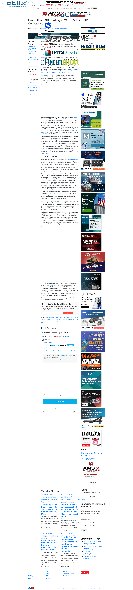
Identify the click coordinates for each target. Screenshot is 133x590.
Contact (48, 578)
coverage (59, 82)
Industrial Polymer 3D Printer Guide (92, 546)
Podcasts (53, 8)
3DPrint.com (50, 82)
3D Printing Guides (90, 538)
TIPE (71, 317)
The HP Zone (86, 551)
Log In (28, 2)
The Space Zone (87, 555)
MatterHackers (53, 285)
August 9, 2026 (65, 566)
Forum (47, 575)
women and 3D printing (65, 319)
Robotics (50, 536)
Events (30, 575)
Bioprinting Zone (87, 553)
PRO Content (42, 5)
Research (47, 8)
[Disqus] (60, 434)
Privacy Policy (93, 588)
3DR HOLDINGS (64, 588)
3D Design (31, 82)
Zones (42, 8)
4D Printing (49, 497)
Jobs (71, 8)
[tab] (46, 333)
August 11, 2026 (45, 566)
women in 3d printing (52, 321)
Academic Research (71, 535)
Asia (47, 536)
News (38, 8)
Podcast (48, 571)
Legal (49, 501)
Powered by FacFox (46, 342)
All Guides (86, 558)
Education (78, 499)
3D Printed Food (32, 88)
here (47, 153)
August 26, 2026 (45, 527)
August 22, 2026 (65, 530)
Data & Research (32, 5)
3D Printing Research (50, 496)
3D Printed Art (32, 85)
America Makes (71, 70)
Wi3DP (56, 319)
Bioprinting (73, 499)
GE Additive (72, 69)
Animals (68, 499)
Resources (59, 8)
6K (65, 70)
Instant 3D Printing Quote (61, 5)
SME (52, 75)
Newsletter (66, 8)
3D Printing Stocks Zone (89, 556)
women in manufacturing (65, 321)
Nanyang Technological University (54, 72)
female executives (60, 317)
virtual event (50, 319)
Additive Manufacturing (69, 573)
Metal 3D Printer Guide (89, 544)
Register (33, 2)
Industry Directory (68, 576)
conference (52, 317)
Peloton (58, 70)
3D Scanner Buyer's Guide (90, 543)
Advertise (50, 5)
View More (32, 94)
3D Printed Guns (32, 90)
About (79, 8)
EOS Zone (86, 548)
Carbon (62, 70)
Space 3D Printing (69, 502)
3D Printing (64, 494)
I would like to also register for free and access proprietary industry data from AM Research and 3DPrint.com (92, 524)
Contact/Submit (86, 8)
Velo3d (43, 72)
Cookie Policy (101, 588)
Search (95, 8)
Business (45, 501)
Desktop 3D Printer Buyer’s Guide (92, 541)
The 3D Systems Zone (89, 549)
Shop (75, 8)
